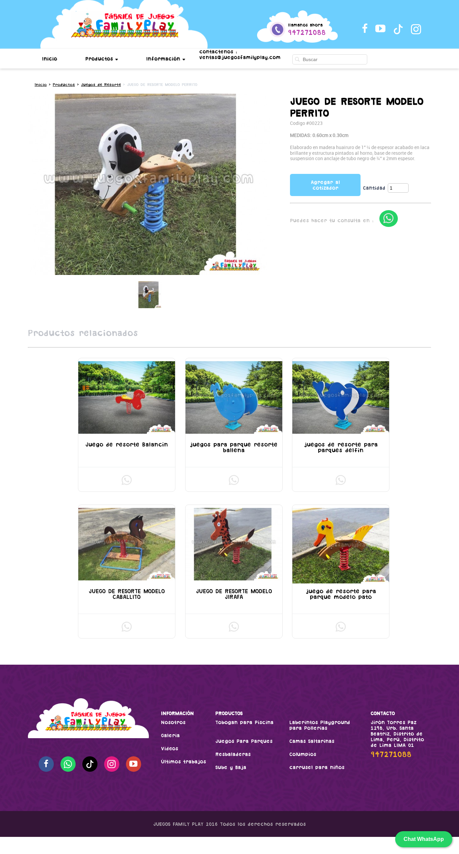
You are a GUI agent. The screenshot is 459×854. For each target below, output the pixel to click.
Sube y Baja (230, 767)
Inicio (49, 58)
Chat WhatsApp (424, 839)
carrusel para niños (316, 767)
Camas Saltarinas (311, 741)
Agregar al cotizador (325, 185)
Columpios (302, 754)
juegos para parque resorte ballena (234, 447)
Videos (169, 748)
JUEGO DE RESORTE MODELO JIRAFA (234, 594)
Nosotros (173, 722)
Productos (100, 58)
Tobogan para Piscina (244, 722)
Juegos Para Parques (244, 741)
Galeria (170, 735)
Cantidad (374, 188)
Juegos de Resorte (101, 84)
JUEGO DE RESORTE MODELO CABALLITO (127, 594)
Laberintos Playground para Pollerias (319, 725)
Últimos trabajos (183, 761)
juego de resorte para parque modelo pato (341, 594)
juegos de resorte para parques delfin (341, 447)
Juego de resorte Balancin (126, 444)
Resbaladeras (233, 754)
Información (164, 58)
